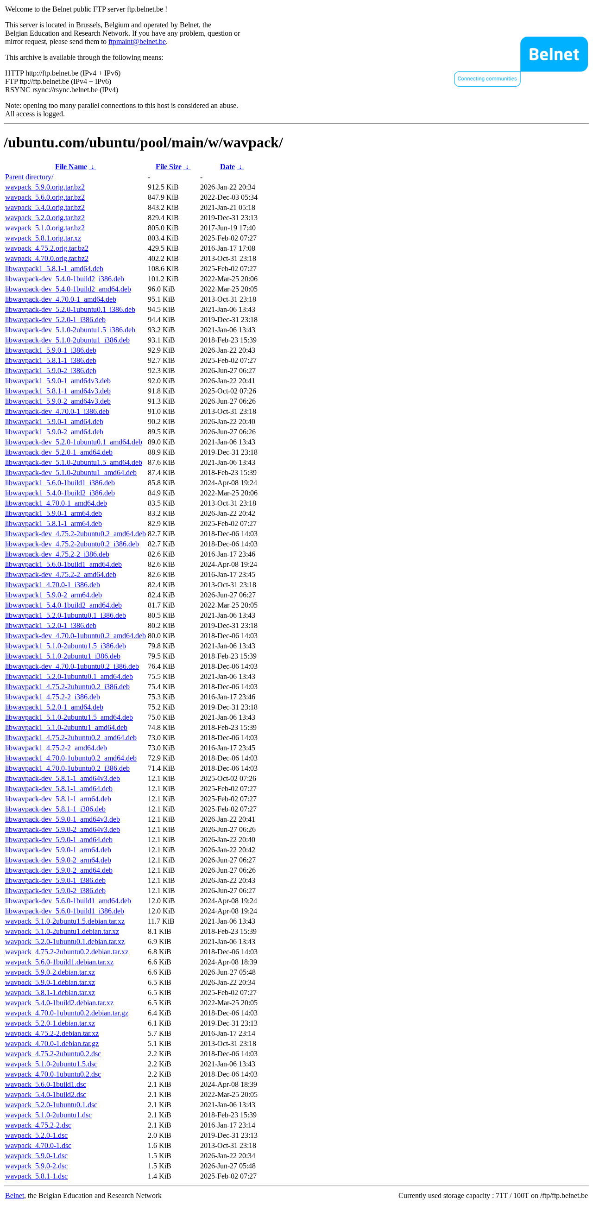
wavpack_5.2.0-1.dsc (36, 1135)
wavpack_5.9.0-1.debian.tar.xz (50, 982)
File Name (71, 167)
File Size (169, 167)
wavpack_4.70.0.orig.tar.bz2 (46, 258)
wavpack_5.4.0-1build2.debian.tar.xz (59, 1003)
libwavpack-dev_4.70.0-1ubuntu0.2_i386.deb (72, 666)
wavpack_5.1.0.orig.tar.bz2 (45, 228)
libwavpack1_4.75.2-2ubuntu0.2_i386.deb (67, 687)
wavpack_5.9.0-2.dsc (36, 1166)
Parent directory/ (29, 177)
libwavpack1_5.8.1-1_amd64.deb (54, 269)
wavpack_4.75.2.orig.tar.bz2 (46, 248)
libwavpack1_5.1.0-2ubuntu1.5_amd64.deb (69, 717)
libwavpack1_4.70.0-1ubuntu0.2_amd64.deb (71, 758)
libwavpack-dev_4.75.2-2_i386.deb (57, 554)
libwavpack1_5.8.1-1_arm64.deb (53, 523)
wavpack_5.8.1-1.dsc (36, 1176)
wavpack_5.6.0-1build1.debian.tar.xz (59, 962)
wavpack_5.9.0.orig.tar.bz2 (45, 187)
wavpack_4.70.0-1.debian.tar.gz (52, 1043)
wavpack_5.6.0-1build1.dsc (45, 1084)
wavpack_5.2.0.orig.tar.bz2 (45, 218)
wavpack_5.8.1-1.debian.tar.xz (50, 992)
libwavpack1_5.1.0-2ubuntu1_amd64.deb (66, 727)
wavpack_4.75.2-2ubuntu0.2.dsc (53, 1054)
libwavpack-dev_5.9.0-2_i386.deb (55, 890)
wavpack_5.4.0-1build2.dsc (45, 1094)
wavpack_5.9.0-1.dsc (36, 1156)
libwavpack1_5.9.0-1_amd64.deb (54, 421)
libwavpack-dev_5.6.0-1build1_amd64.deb (68, 901)
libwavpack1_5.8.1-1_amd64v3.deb (58, 391)
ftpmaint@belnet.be (137, 41)
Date (227, 167)
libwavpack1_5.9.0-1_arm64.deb (53, 513)
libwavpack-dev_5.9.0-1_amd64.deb (59, 840)
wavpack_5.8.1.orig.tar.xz (43, 238)
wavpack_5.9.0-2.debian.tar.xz (50, 972)
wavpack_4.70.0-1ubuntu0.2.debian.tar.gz (66, 1013)
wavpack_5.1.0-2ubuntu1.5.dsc (51, 1064)
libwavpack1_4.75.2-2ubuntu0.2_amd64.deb (71, 738)
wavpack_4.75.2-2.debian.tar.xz (52, 1033)
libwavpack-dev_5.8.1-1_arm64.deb (58, 799)
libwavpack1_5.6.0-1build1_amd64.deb (63, 564)
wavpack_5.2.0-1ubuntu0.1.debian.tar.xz (65, 941)
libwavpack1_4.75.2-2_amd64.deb (56, 748)
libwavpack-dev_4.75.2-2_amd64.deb (60, 574)
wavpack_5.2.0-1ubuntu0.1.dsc (51, 1105)
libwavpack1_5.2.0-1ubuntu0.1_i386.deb (65, 615)
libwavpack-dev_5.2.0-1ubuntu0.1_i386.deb (70, 309)
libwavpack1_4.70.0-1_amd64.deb (56, 503)
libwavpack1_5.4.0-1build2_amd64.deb (63, 605)
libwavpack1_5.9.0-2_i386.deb (50, 370)
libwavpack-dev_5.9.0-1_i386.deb (55, 880)
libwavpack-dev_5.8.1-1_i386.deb (55, 809)
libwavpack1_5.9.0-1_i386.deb (50, 350)
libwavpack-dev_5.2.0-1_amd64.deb (59, 452)
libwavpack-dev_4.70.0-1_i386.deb (57, 411)
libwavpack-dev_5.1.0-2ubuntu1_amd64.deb (71, 472)
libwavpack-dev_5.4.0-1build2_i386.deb (64, 279)
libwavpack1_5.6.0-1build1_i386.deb (60, 483)
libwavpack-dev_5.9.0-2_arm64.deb (58, 860)
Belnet (14, 1195)
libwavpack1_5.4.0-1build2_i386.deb (60, 493)
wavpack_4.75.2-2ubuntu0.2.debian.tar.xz (66, 952)
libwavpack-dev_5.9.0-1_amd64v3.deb (62, 819)
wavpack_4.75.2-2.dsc (38, 1125)
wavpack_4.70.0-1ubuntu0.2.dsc (53, 1074)
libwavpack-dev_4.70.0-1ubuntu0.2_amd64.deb (75, 636)
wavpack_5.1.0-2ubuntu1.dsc (48, 1115)
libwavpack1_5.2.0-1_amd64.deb (54, 707)
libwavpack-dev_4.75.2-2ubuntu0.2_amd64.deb (75, 534)
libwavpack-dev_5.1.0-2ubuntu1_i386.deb (67, 340)
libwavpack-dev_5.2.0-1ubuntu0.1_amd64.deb (73, 442)
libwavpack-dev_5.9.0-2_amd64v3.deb (62, 829)
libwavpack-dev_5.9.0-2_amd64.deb (59, 870)
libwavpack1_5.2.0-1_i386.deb (50, 625)
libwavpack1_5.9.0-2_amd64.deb (54, 432)
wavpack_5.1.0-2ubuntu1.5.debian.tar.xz (65, 921)
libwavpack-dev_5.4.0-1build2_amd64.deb (68, 289)
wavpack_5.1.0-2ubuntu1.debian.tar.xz (62, 931)
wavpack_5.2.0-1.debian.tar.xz (50, 1023)
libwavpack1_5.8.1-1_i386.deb (50, 360)
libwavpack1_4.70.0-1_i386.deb (52, 585)
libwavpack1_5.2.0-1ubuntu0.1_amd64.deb (69, 676)
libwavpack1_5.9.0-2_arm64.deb (53, 595)
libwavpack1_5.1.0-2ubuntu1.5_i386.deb (65, 646)
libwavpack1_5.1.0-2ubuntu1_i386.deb (62, 656)
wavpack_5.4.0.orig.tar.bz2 (45, 207)
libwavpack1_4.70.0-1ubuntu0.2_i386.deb (67, 768)
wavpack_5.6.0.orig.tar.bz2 (45, 197)
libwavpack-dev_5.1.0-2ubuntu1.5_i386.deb (70, 330)
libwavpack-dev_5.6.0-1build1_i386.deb (64, 911)
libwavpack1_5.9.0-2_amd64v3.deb (58, 401)
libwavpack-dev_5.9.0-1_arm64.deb (58, 850)
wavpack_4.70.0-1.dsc (38, 1145)
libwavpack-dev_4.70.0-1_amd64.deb (60, 299)
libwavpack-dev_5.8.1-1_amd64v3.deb (62, 778)
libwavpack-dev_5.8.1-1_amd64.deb (59, 789)
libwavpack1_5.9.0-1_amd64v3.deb (58, 381)
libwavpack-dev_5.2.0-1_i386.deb (55, 319)
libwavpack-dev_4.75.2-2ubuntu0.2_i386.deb (72, 544)
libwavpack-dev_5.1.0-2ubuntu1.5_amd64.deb (73, 462)
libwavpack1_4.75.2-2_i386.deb (52, 697)
